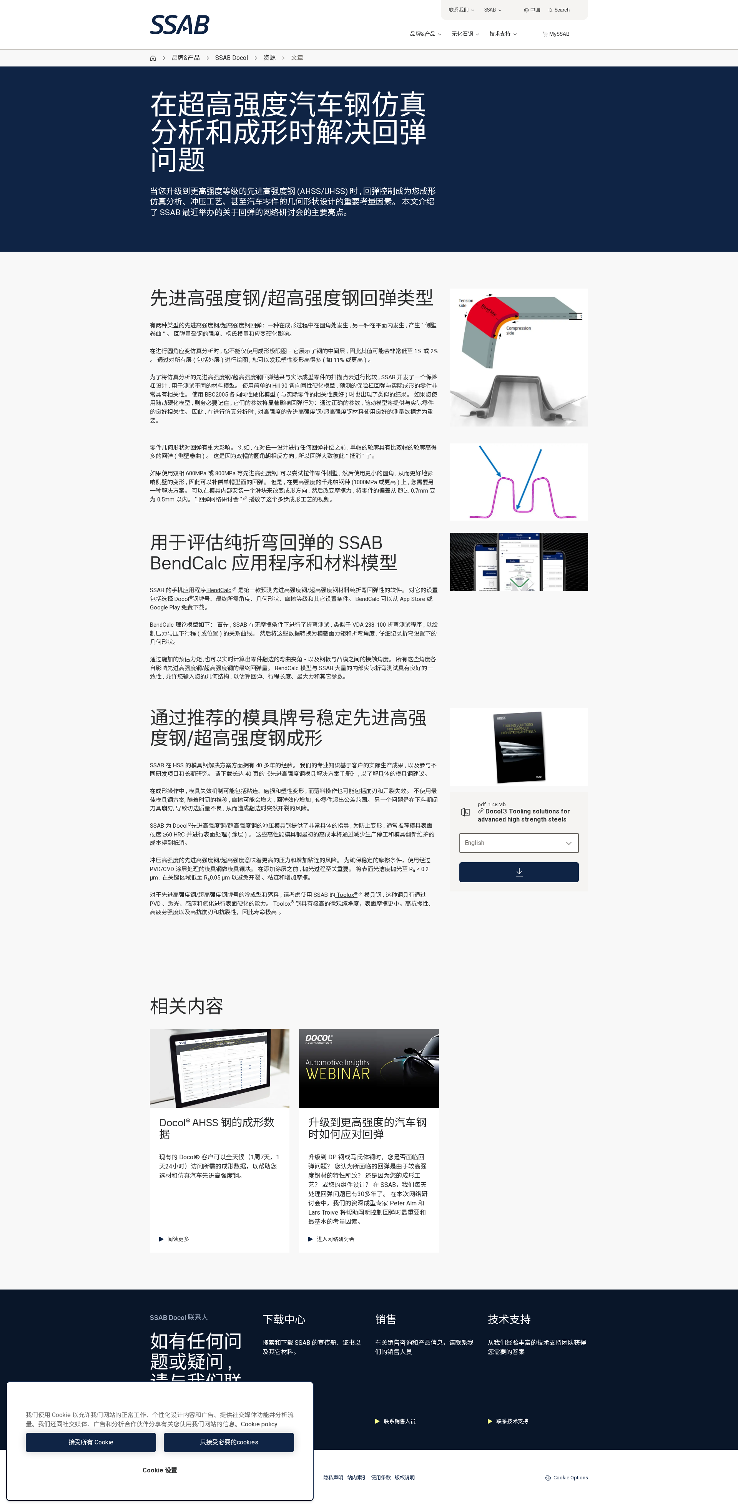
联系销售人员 (400, 1421)
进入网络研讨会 (335, 1239)
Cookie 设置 (160, 1470)
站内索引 (357, 1477)
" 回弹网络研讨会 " (218, 499)
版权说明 (405, 1477)
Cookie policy (259, 1424)
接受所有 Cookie (90, 1442)
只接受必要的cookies (229, 1442)
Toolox (346, 894)
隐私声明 (333, 1477)
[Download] (519, 872)
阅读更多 (178, 1239)
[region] (160, 1441)
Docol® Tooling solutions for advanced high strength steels (524, 815)
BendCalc (218, 590)
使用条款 (381, 1477)
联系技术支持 (512, 1421)
